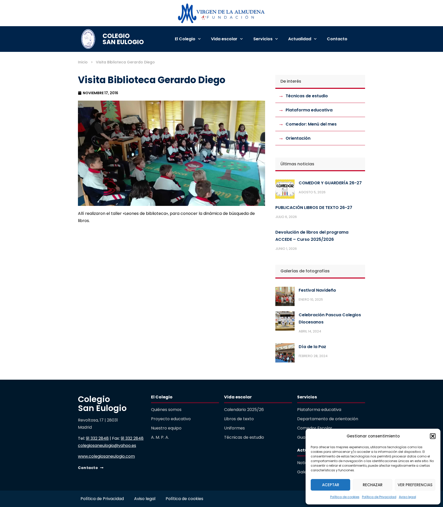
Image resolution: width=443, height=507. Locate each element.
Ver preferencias (415, 484)
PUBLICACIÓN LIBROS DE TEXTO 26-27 (313, 208)
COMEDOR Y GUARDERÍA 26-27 (330, 183)
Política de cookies (344, 497)
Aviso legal (407, 497)
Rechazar (372, 484)
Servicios (263, 39)
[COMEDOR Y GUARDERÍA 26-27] (285, 190)
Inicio (83, 62)
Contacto (337, 39)
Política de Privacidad (379, 497)
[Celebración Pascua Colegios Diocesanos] (285, 322)
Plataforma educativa (309, 110)
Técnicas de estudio (307, 96)
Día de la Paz (312, 347)
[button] (432, 436)
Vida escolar (224, 39)
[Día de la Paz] (285, 354)
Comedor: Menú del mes (311, 124)
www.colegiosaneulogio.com (106, 456)
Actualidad (299, 39)
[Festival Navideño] (285, 297)
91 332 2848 (97, 438)
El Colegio (185, 39)
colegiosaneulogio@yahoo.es (107, 445)
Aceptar (330, 484)
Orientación (298, 138)
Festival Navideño (317, 290)
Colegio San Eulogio (123, 39)
